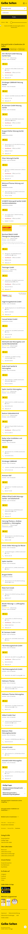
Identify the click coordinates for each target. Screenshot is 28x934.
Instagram (3, 874)
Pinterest (3, 878)
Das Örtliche (4, 867)
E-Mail (5, 64)
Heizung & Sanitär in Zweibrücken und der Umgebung (11, 801)
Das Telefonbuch (5, 865)
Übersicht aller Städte (6, 842)
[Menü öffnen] (26, 3)
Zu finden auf (5, 871)
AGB (17, 915)
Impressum (4, 913)
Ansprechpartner (5, 838)
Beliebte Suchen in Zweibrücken (9, 817)
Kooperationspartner (6, 863)
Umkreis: (4, 22)
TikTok (2, 880)
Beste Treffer (5, 49)
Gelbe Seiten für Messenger (8, 853)
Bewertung (13, 49)
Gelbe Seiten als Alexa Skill (7, 855)
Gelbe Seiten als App (6, 851)
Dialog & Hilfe (5, 835)
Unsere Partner (5, 860)
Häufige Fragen (5, 840)
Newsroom (4, 849)
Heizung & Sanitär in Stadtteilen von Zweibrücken (10, 809)
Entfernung (21, 49)
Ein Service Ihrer (7, 928)
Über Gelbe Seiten (6, 847)
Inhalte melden (5, 917)
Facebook (3, 876)
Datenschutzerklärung (14, 913)
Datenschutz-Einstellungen (7, 915)
